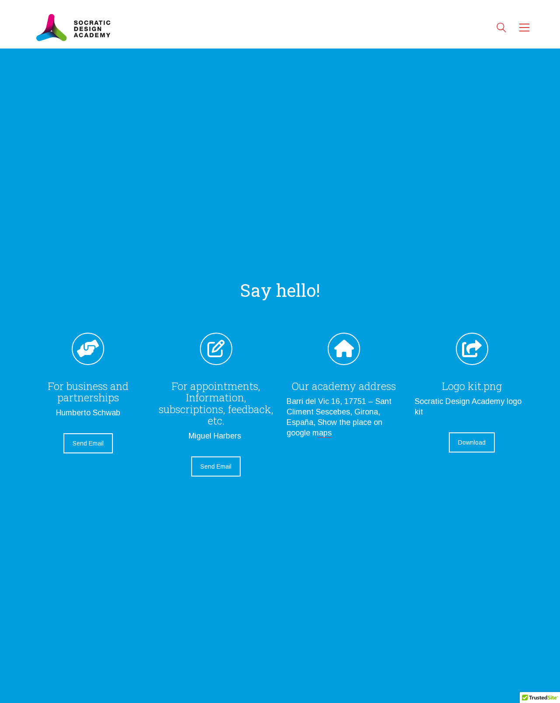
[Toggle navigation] (524, 27)
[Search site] (501, 29)
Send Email (88, 443)
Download (472, 442)
